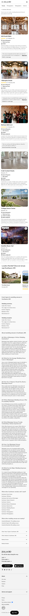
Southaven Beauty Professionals (9, 504)
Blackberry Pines (5, 311)
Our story (4, 579)
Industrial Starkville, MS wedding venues (10, 525)
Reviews (3, 581)
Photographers (10, 5)
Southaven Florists (6, 509)
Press (3, 586)
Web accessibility (5, 604)
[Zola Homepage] (7, 2)
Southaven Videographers (7, 511)
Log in (3, 557)
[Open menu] (2, 2)
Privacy (3, 597)
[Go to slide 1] (12, 33)
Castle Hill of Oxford (6, 305)
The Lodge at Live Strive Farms (8, 307)
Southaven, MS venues (6, 9)
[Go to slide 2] (13, 33)
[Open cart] (27, 2)
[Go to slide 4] (15, 33)
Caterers (25, 5)
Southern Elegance (6, 309)
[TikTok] (11, 570)
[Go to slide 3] (14, 33)
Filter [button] (15, 612)
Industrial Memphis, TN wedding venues (11, 521)
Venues (3, 5)
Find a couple (5, 559)
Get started (7, 565)
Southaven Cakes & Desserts (8, 500)
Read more (24, 55)
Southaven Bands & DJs (7, 505)
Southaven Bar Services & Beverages (10, 498)
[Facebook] (2, 570)
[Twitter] (7, 570)
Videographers (18, 5)
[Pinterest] (4, 570)
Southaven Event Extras (7, 494)
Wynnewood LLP (5, 313)
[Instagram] (9, 570)
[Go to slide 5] (16, 33)
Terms (3, 600)
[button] (26, 19)
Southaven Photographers (7, 513)
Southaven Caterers (6, 502)
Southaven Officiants (6, 496)
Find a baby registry (6, 561)
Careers (3, 583)
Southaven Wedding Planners (8, 507)
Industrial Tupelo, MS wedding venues (10, 523)
